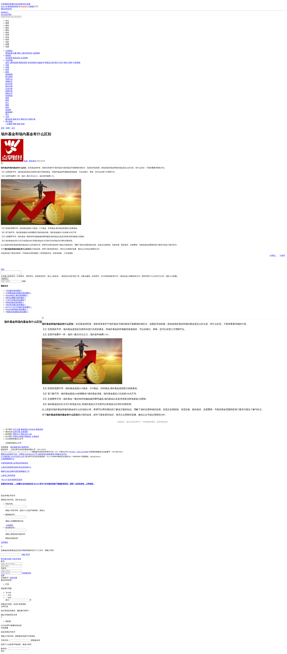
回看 (15, 53)
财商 (7, 72)
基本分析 (9, 86)
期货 (7, 100)
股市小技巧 (58, 63)
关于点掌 (16, 429)
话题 (7, 65)
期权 (7, 105)
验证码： (4, 649)
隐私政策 (39, 429)
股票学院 (25, 447)
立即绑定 (4, 542)
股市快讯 (28, 53)
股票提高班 (22, 63)
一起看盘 (9, 124)
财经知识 (30, 161)
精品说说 (16, 58)
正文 (13, 128)
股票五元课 (49, 63)
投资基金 (9, 96)
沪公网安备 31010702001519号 (13, 456)
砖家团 (8, 55)
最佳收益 (9, 119)
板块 (19, 124)
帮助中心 (16, 434)
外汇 (7, 103)
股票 (15, 124)
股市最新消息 (15, 447)
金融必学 (40, 63)
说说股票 (9, 58)
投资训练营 (32, 63)
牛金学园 (9, 60)
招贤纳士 (27, 436)
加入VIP (4, 6)
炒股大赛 (31, 119)
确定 (24, 554)
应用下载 (16, 432)
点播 (23, 53)
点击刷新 (9, 525)
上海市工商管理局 (8, 475)
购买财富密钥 (13, 6)
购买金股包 (23, 6)
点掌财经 (9, 51)
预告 (19, 53)
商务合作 (24, 434)
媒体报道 (24, 429)
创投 (7, 107)
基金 (23, 124)
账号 (2, 561)
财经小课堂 (68, 63)
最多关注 (16, 119)
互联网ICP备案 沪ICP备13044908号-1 (15, 452)
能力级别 (9, 77)
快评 (7, 70)
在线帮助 (36, 53)
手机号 (3, 568)
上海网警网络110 (7, 459)
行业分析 (9, 88)
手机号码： (5, 640)
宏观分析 (9, 91)
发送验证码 (26, 573)
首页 (7, 63)
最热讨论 (24, 119)
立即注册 (13, 578)
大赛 (7, 117)
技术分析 (9, 84)
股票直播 (9, 53)
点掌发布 (35, 436)
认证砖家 (24, 58)
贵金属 (8, 110)
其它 (7, 114)
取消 (28, 554)
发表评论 (5, 279)
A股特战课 (13, 63)
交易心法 (9, 79)
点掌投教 (24, 432)
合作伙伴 (31, 429)
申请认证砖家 (18, 436)
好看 (7, 67)
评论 (2, 269)
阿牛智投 (9, 121)
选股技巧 (9, 81)
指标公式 (9, 93)
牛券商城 (76, 63)
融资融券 (9, 112)
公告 (30, 434)
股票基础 (9, 74)
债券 (7, 98)
